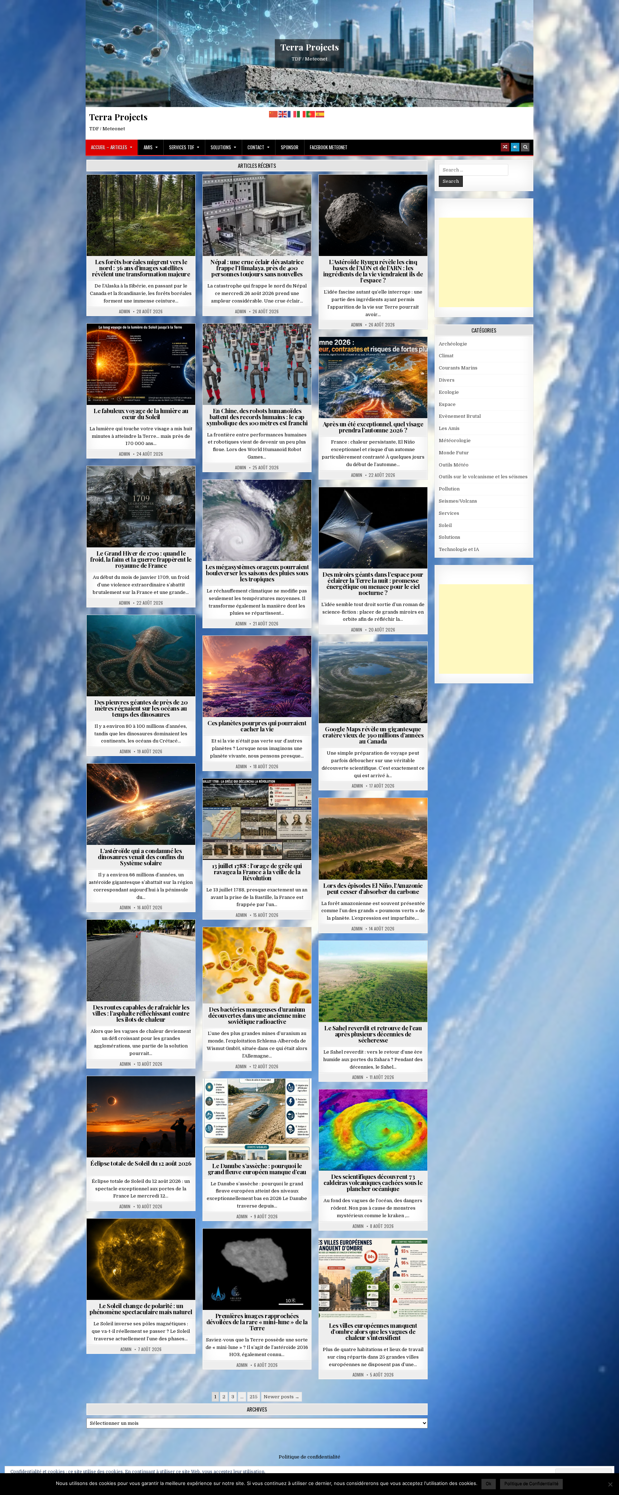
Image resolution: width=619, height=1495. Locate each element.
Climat (144, 192)
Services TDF (181, 147)
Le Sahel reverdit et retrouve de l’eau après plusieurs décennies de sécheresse (373, 1034)
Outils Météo (454, 465)
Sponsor (289, 147)
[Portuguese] (311, 114)
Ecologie (389, 958)
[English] (283, 114)
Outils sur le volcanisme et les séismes (483, 476)
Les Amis (449, 428)
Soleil (144, 341)
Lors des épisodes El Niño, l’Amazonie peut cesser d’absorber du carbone (373, 888)
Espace (376, 192)
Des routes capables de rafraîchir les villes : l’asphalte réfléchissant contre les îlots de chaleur (140, 1013)
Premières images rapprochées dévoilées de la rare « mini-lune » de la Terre (257, 1322)
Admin (124, 311)
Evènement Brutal (236, 192)
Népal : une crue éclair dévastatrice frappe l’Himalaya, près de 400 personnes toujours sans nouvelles (256, 268)
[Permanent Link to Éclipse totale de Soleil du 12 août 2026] (141, 1116)
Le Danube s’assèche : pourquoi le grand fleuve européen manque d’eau (257, 1169)
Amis (148, 147)
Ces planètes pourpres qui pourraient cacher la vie (256, 726)
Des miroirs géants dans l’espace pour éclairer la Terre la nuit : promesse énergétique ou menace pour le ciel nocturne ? (372, 583)
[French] (292, 114)
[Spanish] (320, 114)
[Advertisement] (492, 262)
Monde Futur (454, 452)
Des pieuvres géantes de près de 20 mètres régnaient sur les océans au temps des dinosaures (140, 708)
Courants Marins (458, 368)
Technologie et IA (259, 341)
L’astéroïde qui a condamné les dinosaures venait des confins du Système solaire (141, 857)
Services (449, 513)
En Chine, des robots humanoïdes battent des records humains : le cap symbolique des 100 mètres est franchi (257, 417)
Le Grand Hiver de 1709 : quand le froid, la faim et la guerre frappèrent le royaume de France (141, 559)
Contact (256, 147)
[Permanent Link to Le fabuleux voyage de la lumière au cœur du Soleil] (141, 364)
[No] (610, 1484)
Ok (488, 1483)
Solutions (221, 147)
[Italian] (301, 114)
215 (254, 1396)
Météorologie (376, 354)
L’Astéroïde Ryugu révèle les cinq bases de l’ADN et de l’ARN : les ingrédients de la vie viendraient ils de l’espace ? (373, 271)
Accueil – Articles (109, 147)
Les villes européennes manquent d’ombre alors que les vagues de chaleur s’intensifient (373, 1331)
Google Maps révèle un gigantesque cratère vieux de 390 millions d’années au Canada (372, 735)
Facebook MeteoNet (328, 147)
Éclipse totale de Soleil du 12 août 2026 (140, 1163)
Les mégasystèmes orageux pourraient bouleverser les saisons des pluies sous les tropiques (257, 573)
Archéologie (131, 632)
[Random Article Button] (505, 147)
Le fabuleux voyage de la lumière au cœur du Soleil (140, 414)
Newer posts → (281, 1396)
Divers (162, 632)
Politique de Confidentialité (531, 1483)
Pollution (371, 505)
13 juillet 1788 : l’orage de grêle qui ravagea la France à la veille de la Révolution (257, 872)
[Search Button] (525, 147)
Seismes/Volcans (284, 192)
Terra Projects (309, 47)
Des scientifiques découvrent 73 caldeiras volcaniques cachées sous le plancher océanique (373, 1182)
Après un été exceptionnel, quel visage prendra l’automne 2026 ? (373, 427)
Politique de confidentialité (309, 1457)
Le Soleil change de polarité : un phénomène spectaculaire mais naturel (141, 1309)
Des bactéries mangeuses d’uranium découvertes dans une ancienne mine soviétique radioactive (257, 1015)
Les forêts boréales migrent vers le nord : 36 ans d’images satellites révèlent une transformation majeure (141, 268)
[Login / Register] (515, 147)
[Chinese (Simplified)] (273, 114)
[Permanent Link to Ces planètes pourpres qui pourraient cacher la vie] (257, 676)
